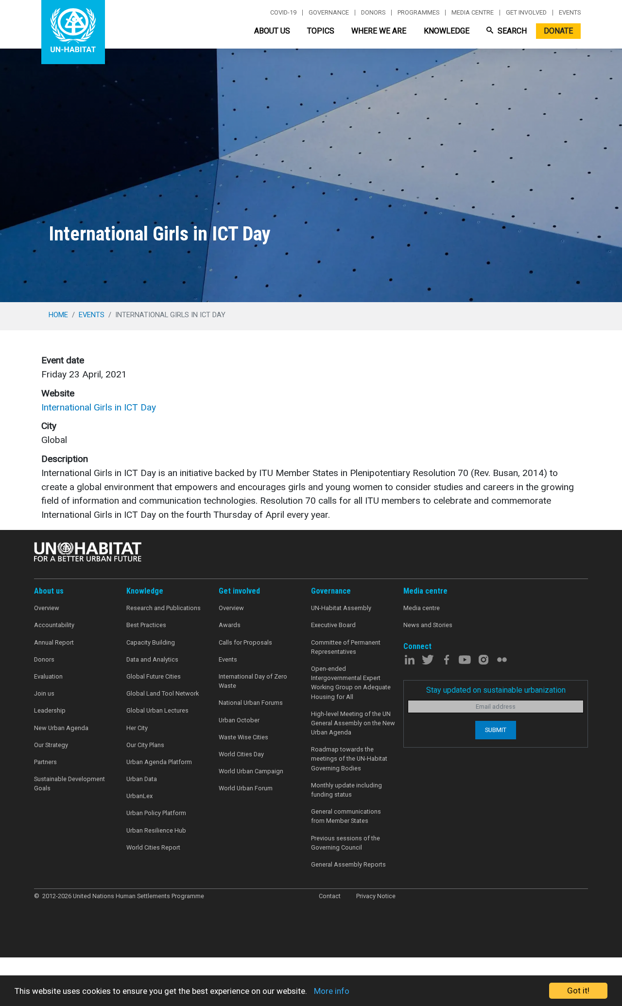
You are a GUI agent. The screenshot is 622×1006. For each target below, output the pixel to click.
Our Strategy (51, 745)
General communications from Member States (346, 816)
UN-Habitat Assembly (341, 608)
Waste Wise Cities (243, 737)
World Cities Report (153, 847)
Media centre (472, 13)
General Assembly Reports (348, 864)
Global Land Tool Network (162, 693)
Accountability (54, 625)
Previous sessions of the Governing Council (345, 843)
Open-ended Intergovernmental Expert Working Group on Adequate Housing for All (351, 682)
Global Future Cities (153, 676)
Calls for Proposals (245, 642)
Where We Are (378, 30)
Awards (230, 625)
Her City (137, 728)
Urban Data (141, 779)
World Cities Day (241, 754)
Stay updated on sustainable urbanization (496, 690)
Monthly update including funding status (346, 790)
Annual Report (54, 642)
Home (58, 314)
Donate (558, 30)
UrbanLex (139, 796)
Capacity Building (150, 642)
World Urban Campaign (251, 771)
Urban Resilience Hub (156, 830)
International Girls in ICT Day (98, 407)
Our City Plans (145, 745)
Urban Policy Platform (156, 813)
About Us (272, 30)
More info (331, 991)
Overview (46, 608)
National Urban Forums (251, 702)
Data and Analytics (152, 659)
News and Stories (427, 625)
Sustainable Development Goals (69, 783)
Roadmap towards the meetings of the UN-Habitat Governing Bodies (349, 758)
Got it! (578, 990)
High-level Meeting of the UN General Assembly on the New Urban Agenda (353, 723)
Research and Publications (163, 608)
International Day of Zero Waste (253, 681)
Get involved (526, 13)
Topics (320, 30)
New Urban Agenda (61, 728)
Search (511, 30)
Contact (330, 896)
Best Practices (146, 625)
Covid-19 (283, 13)
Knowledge (446, 30)
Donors (373, 13)
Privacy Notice (376, 896)
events (91, 314)
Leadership (50, 710)
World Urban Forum (246, 788)
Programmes (418, 13)
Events (570, 13)
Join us (44, 693)
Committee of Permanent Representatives (345, 647)
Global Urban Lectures (157, 710)
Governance (329, 13)
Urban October (239, 720)
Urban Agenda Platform (159, 762)
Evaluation (48, 676)
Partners (45, 762)
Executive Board (333, 625)
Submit (495, 729)
